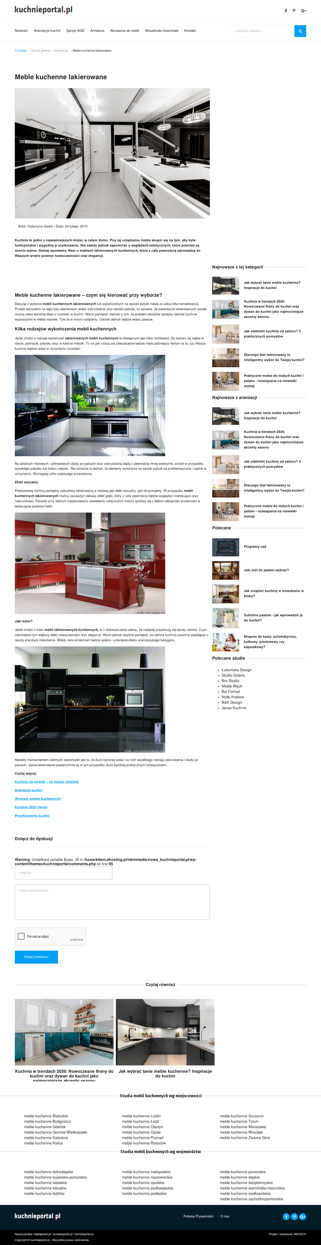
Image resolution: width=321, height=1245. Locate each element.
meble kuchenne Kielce (43, 1143)
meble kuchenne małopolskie (146, 1172)
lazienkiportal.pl (63, 1234)
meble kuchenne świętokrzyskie (246, 1183)
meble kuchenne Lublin (141, 1116)
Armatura (97, 31)
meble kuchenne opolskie (143, 1183)
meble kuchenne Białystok (46, 1116)
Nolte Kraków (233, 697)
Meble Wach (232, 686)
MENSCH (300, 1234)
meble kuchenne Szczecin (242, 1116)
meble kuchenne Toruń (239, 1121)
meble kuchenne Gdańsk (45, 1127)
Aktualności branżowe (161, 31)
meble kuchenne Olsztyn (142, 1127)
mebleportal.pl (42, 1234)
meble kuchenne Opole (141, 1132)
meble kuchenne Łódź (140, 1121)
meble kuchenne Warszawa (243, 1127)
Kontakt (190, 31)
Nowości (21, 31)
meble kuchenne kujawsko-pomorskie (55, 1177)
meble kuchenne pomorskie (243, 1172)
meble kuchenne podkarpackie (147, 1188)
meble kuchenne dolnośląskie (48, 1172)
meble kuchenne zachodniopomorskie (251, 1199)
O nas (224, 1216)
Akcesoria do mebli (124, 31)
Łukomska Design (237, 670)
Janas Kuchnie (234, 708)
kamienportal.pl (84, 1234)
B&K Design (232, 702)
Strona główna (40, 50)
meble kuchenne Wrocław (241, 1132)
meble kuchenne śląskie (240, 1177)
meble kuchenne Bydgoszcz (47, 1121)
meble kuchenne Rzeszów (144, 1143)
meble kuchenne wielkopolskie (245, 1194)
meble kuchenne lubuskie (45, 1188)
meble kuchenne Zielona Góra (245, 1138)
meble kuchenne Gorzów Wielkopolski (55, 1132)
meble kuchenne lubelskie (45, 1183)
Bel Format (231, 692)
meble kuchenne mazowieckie (147, 1177)
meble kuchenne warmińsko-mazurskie (252, 1188)
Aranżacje (61, 50)
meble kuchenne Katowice (46, 1138)
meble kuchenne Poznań (143, 1138)
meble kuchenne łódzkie (44, 1194)
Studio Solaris (233, 675)
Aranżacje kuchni (47, 31)
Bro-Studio (230, 681)
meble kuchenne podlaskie (144, 1194)
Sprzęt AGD (75, 31)
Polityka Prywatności (198, 1216)
